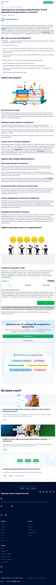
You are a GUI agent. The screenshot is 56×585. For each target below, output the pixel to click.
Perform (3, 532)
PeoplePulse (50, 178)
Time (2, 540)
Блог (2, 548)
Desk (2, 535)
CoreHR (3, 527)
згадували (4, 28)
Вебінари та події (5, 556)
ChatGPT (22, 488)
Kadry (2, 524)
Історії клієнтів (4, 562)
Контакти (30, 535)
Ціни (29, 524)
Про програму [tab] (46, 285)
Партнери (30, 527)
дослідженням (18, 149)
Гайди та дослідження (6, 559)
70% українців (40, 151)
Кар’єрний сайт (32, 532)
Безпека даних (32, 578)
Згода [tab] (9, 285)
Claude (27, 488)
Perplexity (33, 488)
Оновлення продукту (6, 554)
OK (46, 302)
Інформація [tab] (28, 285)
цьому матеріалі (45, 32)
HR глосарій (4, 551)
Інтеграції (30, 529)
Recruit (3, 529)
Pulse (2, 537)
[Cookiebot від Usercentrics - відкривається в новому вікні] (48, 281)
